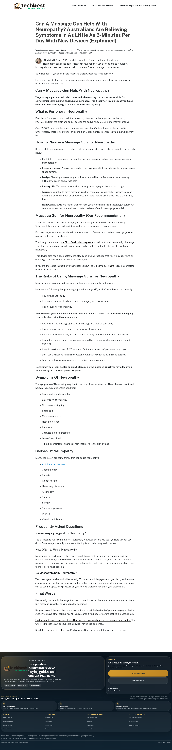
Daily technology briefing (135, 717)
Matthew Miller (49, 725)
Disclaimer (89, 721)
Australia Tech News (102, 5)
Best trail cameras (7, 725)
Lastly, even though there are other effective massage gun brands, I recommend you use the (83, 620)
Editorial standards (92, 717)
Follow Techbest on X (114, 691)
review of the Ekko (55, 630)
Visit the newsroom (113, 686)
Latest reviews (48, 721)
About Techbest (7, 729)
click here (109, 266)
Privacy (169, 742)
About (164, 742)
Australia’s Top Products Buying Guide (136, 5)
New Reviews (79, 5)
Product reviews (7, 717)
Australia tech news (8, 721)
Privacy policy (90, 725)
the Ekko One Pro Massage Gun (77, 242)
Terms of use (90, 729)
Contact (47, 729)
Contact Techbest (113, 688)
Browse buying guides (138, 673)
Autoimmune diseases (53, 464)
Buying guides (49, 717)
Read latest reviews (138, 680)
